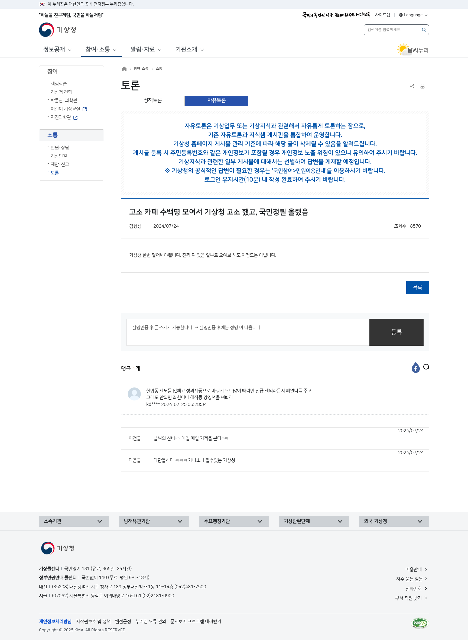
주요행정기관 (217, 521)
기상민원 (59, 156)
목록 (417, 287)
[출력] (422, 86)
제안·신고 (60, 164)
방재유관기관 (137, 521)
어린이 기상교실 (65, 108)
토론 (55, 172)
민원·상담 (60, 147)
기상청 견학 (61, 92)
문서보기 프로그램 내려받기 (195, 621)
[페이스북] (416, 367)
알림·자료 (143, 49)
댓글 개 (130, 369)
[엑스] (425, 367)
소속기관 (52, 521)
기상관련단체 (297, 521)
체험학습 (59, 83)
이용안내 (414, 569)
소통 (159, 68)
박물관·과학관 (64, 100)
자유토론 (216, 100)
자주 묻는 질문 (409, 579)
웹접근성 (123, 621)
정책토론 (153, 100)
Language (413, 15)
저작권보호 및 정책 (93, 621)
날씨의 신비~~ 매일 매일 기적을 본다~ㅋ (289, 434)
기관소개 (186, 49)
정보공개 (54, 49)
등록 (396, 332)
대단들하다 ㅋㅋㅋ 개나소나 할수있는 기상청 (289, 456)
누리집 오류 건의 (150, 621)
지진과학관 (61, 117)
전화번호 (414, 588)
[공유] (412, 86)
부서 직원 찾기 (409, 598)
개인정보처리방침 (55, 621)
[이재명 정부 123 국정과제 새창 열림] (336, 15)
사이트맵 (382, 15)
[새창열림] (412, 49)
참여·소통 (98, 49)
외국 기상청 (375, 521)
